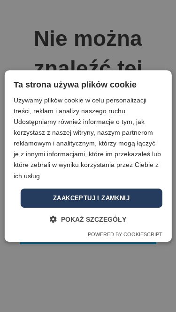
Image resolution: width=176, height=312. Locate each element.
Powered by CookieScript (125, 234)
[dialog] (88, 156)
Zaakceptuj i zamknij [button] (91, 198)
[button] (88, 219)
